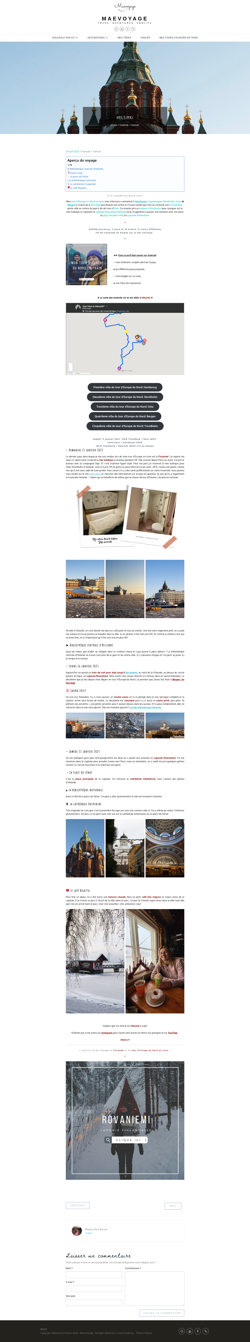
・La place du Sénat (77, 176)
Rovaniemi (131, 672)
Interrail (97, 151)
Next (173, 1206)
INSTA (43, 1329)
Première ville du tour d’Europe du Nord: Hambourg (125, 387)
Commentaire (133, 1268)
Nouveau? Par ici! (63, 37)
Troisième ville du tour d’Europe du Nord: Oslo (125, 406)
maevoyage (125, 19)
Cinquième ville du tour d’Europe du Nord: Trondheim (125, 426)
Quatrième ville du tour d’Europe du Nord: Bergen (125, 416)
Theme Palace (144, 1332)
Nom (69, 1268)
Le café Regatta (78, 188)
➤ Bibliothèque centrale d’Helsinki (85, 168)
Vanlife (145, 37)
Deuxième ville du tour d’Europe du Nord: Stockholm (125, 396)
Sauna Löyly (76, 172)
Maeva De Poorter (97, 1229)
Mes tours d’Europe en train (178, 37)
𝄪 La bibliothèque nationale (81, 180)
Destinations (96, 37)
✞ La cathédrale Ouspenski (81, 184)
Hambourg (141, 201)
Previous (77, 1205)
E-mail (70, 1282)
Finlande (85, 151)
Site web (70, 1296)
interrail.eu (95, 473)
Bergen (71, 204)
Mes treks (124, 37)
